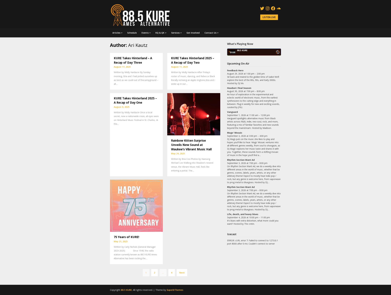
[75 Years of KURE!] (136, 205)
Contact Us (210, 32)
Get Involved (193, 32)
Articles (116, 32)
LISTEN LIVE (269, 17)
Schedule (132, 32)
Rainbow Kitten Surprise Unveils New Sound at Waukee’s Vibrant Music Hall (191, 145)
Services (175, 32)
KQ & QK (159, 32)
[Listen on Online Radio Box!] (277, 52)
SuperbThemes (175, 289)
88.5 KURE (126, 289)
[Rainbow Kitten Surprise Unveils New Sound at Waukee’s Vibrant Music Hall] (193, 113)
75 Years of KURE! (126, 237)
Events (145, 32)
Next (182, 272)
